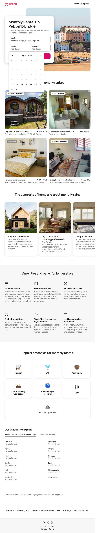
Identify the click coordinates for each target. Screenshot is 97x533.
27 (31, 84)
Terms (51, 529)
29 (40, 84)
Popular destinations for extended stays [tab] (20, 434)
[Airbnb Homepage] (11, 3)
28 (36, 84)
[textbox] (19, 48)
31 (17, 89)
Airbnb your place (81, 3)
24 (17, 84)
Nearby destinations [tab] (47, 434)
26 (26, 84)
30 (12, 89)
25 (22, 84)
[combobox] (30, 40)
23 (12, 84)
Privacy (44, 529)
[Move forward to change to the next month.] (40, 55)
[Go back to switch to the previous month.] (12, 55)
